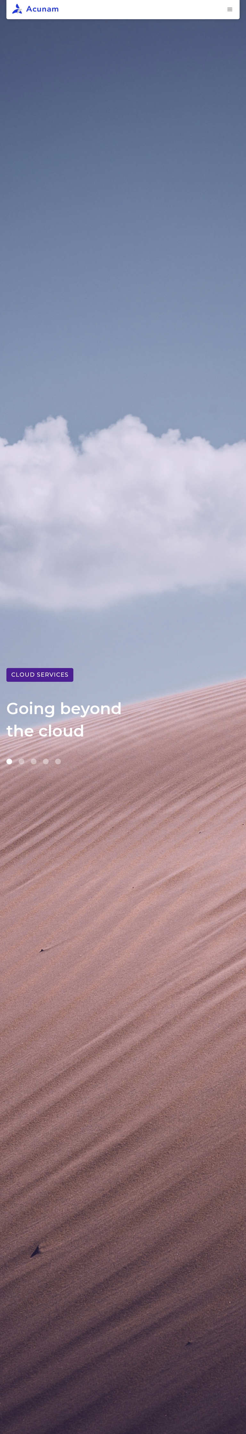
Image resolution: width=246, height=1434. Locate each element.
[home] (116, 9)
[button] (230, 9)
